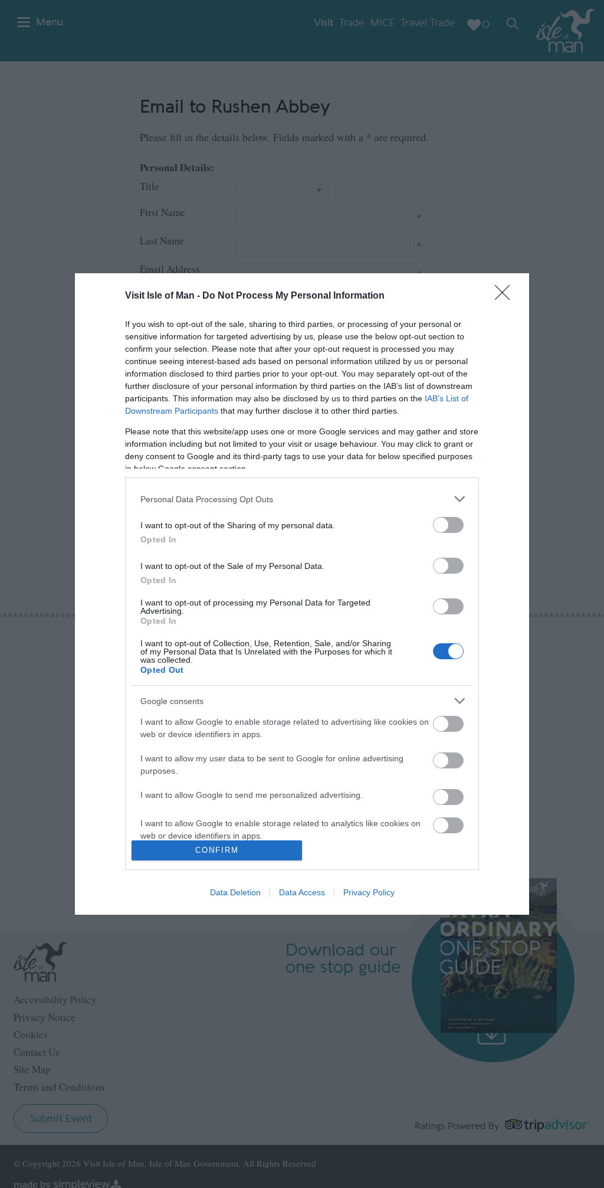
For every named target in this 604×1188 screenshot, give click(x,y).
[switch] (448, 525)
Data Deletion (235, 892)
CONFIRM (217, 850)
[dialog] (302, 594)
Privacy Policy (369, 892)
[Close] (506, 296)
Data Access (302, 892)
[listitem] (302, 499)
